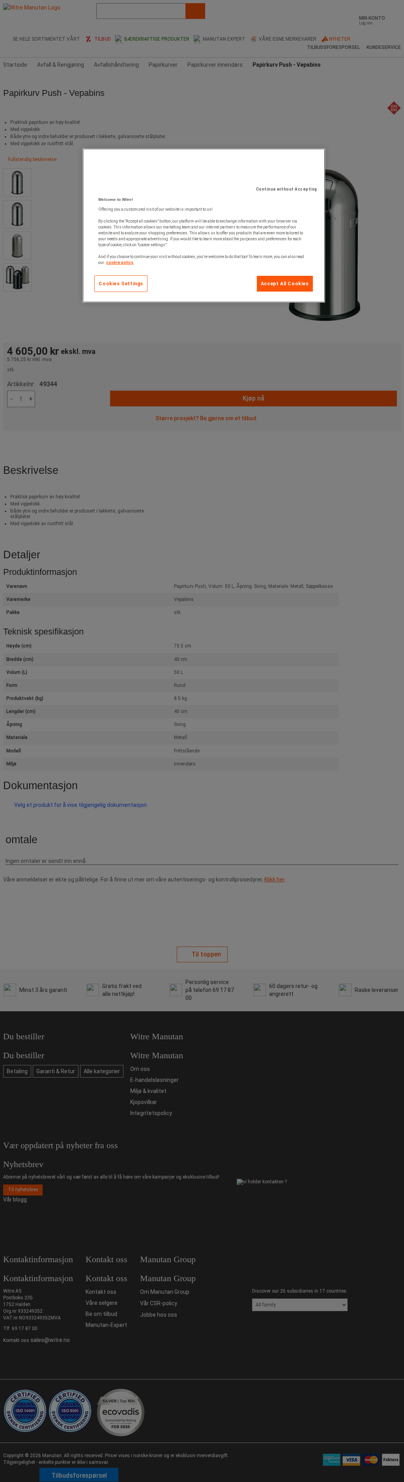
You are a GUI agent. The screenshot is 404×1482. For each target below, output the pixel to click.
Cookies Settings (121, 283)
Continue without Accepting (286, 189)
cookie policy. (120, 262)
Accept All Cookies (285, 283)
